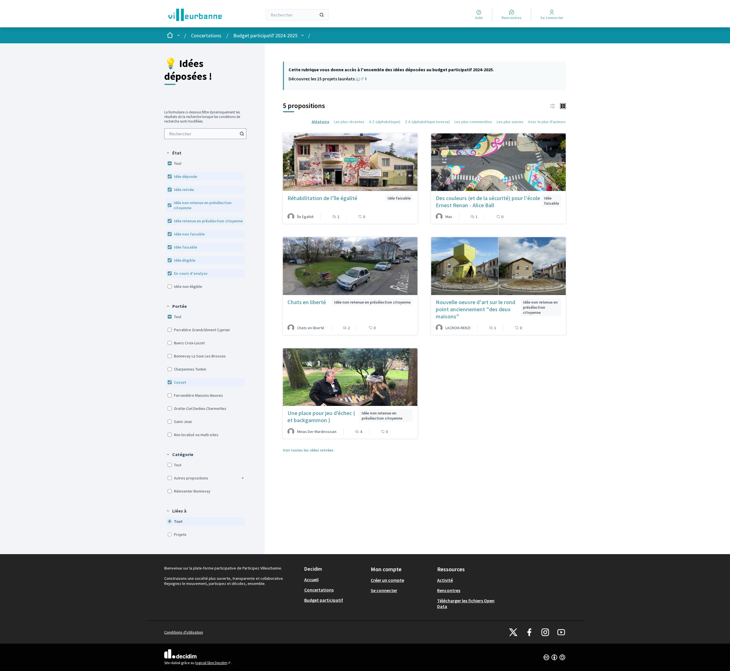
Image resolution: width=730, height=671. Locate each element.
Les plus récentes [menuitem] (349, 121)
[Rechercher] (321, 14)
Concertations (206, 35)
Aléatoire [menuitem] (320, 121)
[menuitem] (205, 133)
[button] (173, 152)
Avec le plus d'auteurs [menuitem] (547, 121)
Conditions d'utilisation (183, 632)
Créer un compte (387, 580)
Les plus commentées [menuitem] (473, 121)
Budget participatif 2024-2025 (265, 35)
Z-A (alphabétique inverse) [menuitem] (427, 121)
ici (360, 79)
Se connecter (384, 590)
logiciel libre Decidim (213, 662)
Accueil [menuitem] (311, 579)
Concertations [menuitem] (319, 590)
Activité (445, 580)
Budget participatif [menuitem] (323, 600)
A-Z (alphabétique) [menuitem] (384, 121)
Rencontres (448, 590)
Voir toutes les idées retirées (308, 450)
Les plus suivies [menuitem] (510, 121)
